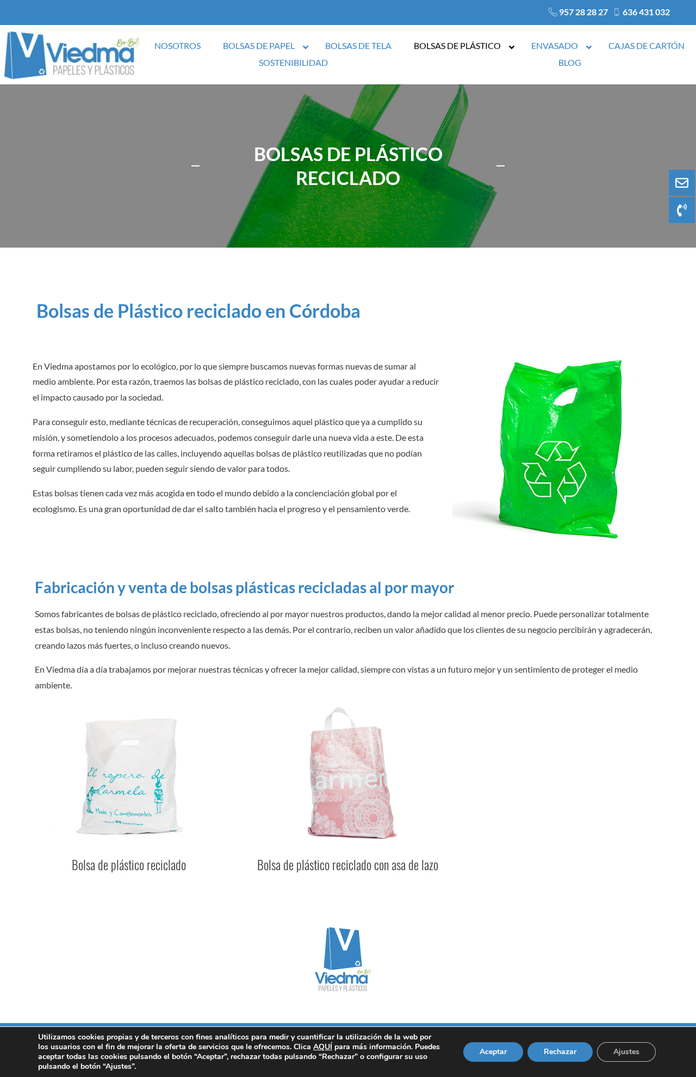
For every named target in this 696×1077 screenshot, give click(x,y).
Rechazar (560, 1052)
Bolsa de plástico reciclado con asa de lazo (347, 865)
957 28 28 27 (583, 12)
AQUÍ (322, 1047)
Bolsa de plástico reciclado (129, 865)
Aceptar (493, 1052)
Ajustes (626, 1052)
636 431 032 (646, 12)
